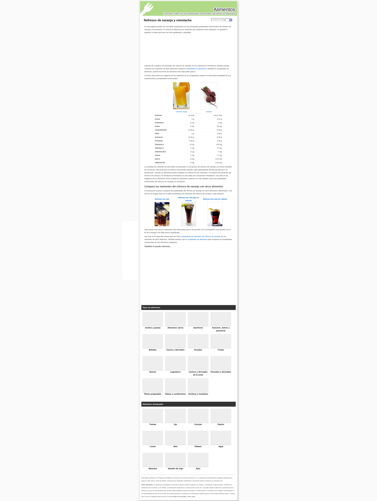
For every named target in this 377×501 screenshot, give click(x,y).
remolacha (209, 111)
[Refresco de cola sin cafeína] (215, 226)
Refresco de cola (162, 199)
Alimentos (224, 9)
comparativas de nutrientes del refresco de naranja (200, 236)
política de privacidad (179, 496)
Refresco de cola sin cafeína (215, 199)
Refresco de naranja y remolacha (167, 20)
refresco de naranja (181, 111)
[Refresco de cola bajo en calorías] (188, 226)
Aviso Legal (191, 496)
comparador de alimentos (196, 69)
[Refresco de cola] (162, 226)
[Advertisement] (188, 48)
